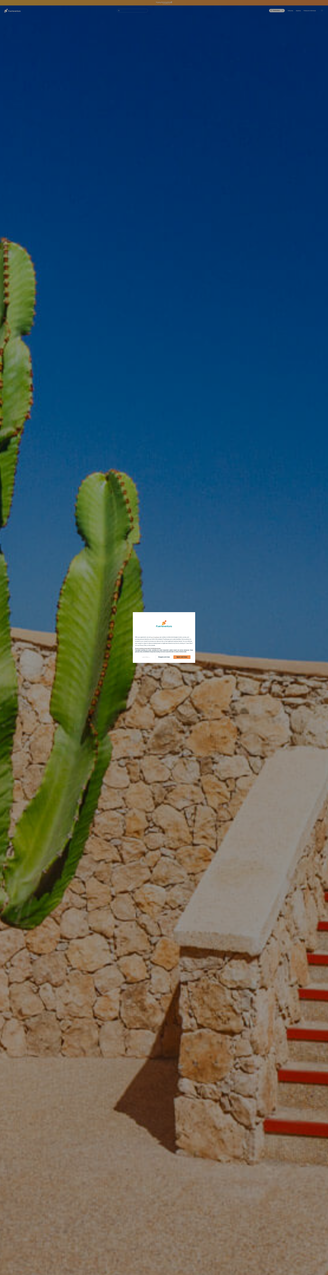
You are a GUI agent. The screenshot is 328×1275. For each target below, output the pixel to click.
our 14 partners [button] (155, 637)
